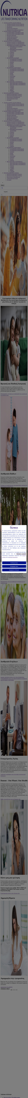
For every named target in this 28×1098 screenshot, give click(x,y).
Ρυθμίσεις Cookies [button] (21, 553)
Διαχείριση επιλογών (14, 570)
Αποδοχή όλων (14, 562)
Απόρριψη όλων (14, 566)
